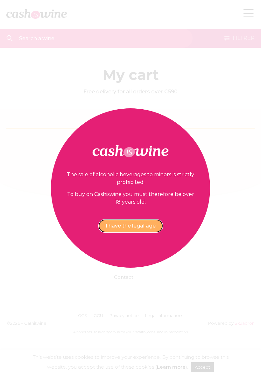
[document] (130, 188)
